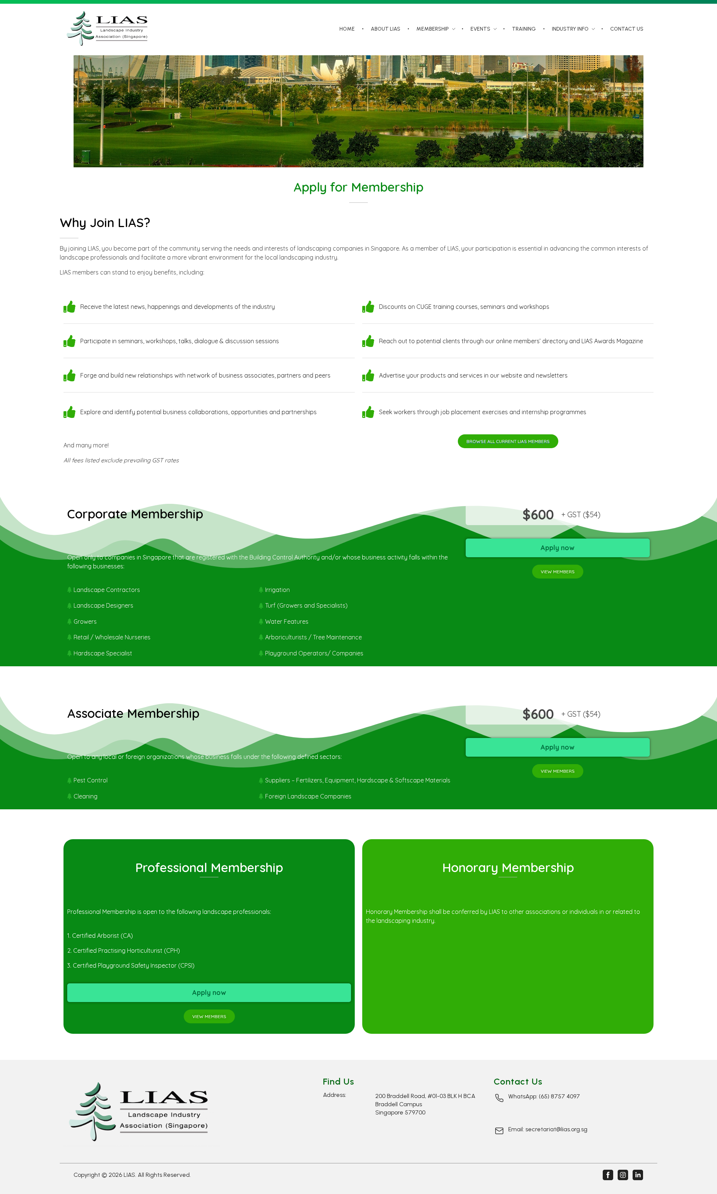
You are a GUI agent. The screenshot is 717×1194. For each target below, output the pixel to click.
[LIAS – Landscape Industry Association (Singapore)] (109, 28)
